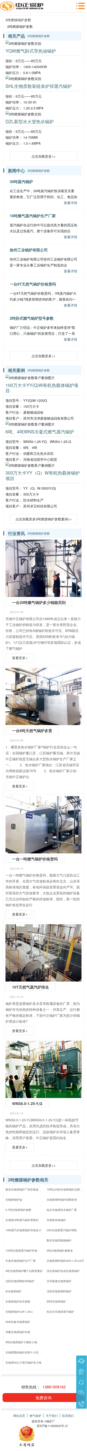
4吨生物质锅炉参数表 (60, 1250)
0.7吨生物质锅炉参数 (18, 1210)
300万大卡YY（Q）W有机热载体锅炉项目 (42, 475)
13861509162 (54, 1386)
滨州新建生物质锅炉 (59, 1281)
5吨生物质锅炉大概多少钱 (21, 1342)
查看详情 (70, 202)
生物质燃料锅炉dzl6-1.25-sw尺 (65, 1261)
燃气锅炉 (35, 1415)
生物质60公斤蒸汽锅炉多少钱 (23, 1362)
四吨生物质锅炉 (56, 1301)
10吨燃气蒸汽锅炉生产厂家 (33, 215)
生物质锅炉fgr (13, 1199)
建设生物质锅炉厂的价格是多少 (24, 1189)
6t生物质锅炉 (13, 1291)
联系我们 (68, 1415)
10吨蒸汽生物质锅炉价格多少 (23, 1230)
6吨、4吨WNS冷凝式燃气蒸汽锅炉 (39, 431)
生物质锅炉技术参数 (17, 1301)
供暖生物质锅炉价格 (17, 1332)
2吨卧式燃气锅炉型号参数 (32, 318)
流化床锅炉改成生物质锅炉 (63, 1271)
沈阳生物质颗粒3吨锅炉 (19, 1281)
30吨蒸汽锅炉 (21, 181)
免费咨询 (43, 1397)
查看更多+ (19, 657)
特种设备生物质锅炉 (17, 1322)
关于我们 (52, 1415)
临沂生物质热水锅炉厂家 (62, 1210)
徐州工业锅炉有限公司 (29, 250)
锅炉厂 (50, 1421)
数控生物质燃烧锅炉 (59, 1240)
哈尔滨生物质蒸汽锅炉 (60, 1312)
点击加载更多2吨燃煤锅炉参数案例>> (43, 519)
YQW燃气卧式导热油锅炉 (30, 51)
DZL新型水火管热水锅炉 (29, 121)
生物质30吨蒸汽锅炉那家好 (22, 1220)
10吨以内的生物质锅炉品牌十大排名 (66, 1189)
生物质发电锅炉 (56, 1220)
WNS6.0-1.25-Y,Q (27, 1103)
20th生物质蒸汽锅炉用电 (62, 1230)
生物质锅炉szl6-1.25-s (19, 1312)
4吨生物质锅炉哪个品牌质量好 (24, 1271)
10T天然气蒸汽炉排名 (30, 987)
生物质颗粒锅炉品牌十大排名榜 (24, 1352)
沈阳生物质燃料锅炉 (59, 1291)
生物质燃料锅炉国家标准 (62, 1199)
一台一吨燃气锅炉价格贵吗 (35, 859)
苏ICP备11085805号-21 (52, 1426)
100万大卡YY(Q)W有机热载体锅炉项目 (41, 388)
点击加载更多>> (43, 156)
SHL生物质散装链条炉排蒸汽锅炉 (38, 86)
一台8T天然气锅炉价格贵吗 (33, 284)
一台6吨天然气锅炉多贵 (32, 730)
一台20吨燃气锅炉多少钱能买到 (39, 602)
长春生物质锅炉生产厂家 (20, 1261)
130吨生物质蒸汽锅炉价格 (21, 1250)
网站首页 (19, 1415)
